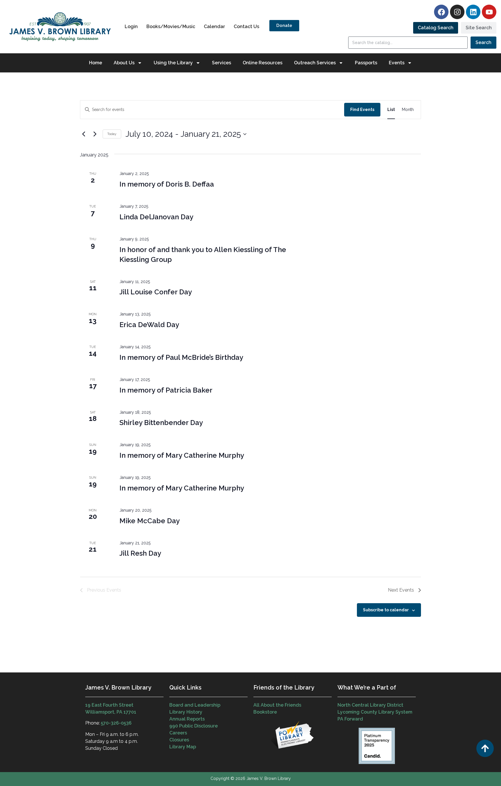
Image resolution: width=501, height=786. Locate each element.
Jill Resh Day (140, 553)
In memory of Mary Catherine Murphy (181, 455)
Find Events (362, 109)
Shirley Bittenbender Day (161, 422)
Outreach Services (315, 62)
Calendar (214, 26)
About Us (124, 62)
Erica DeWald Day (149, 324)
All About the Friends (277, 705)
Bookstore (265, 712)
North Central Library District (370, 705)
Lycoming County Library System (374, 712)
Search (483, 42)
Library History (185, 712)
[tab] (435, 28)
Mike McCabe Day (149, 521)
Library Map (182, 746)
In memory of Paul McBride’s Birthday (181, 357)
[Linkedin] (473, 12)
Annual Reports (187, 719)
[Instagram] (457, 12)
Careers (178, 733)
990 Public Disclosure (193, 726)
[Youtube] (489, 12)
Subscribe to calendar (386, 610)
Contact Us (246, 26)
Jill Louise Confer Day (155, 292)
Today (112, 134)
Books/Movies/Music (170, 26)
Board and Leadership (194, 705)
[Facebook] (441, 12)
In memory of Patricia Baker (166, 390)
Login (131, 26)
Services (221, 62)
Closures (179, 740)
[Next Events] (94, 134)
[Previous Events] (83, 134)
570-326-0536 (116, 723)
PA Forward (350, 719)
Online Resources (262, 62)
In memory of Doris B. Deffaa (166, 184)
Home (95, 62)
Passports (366, 62)
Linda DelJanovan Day (156, 217)
